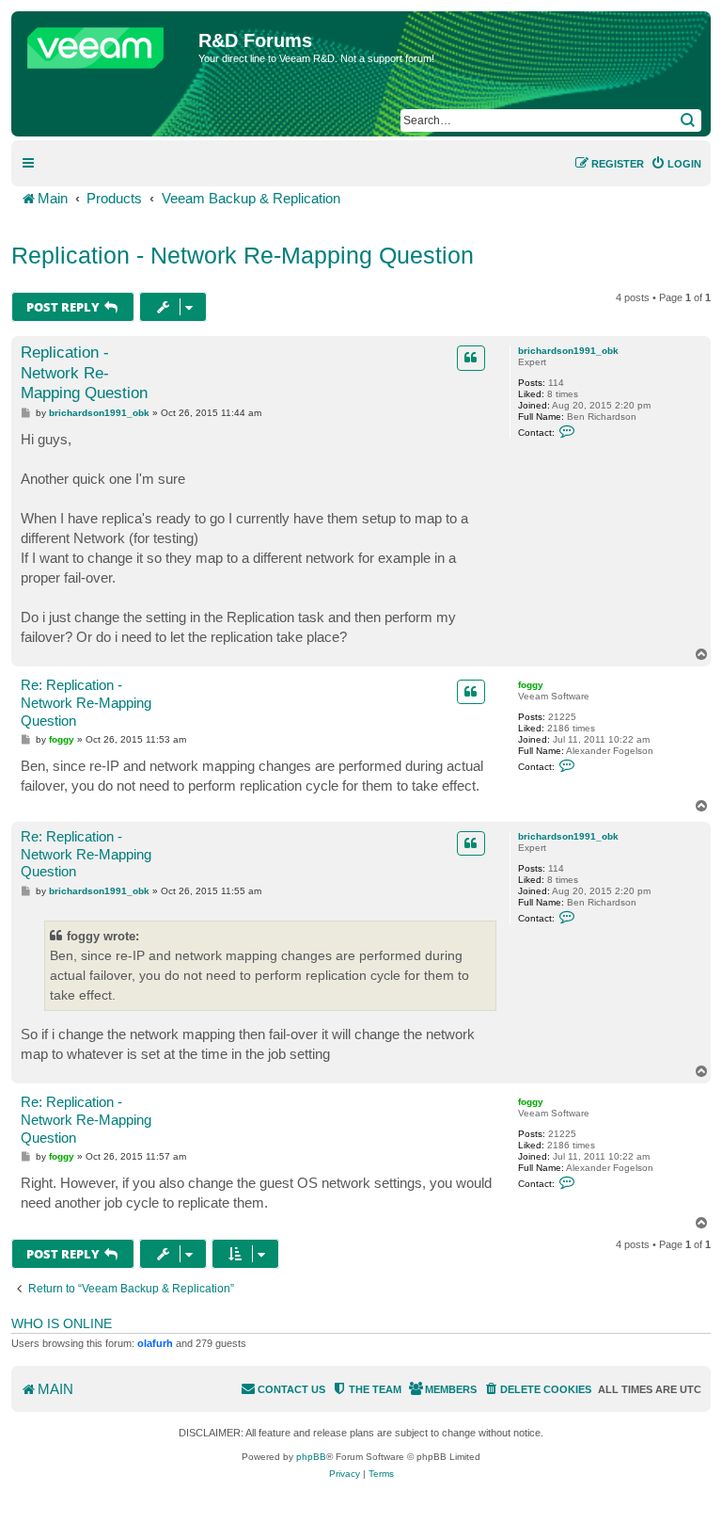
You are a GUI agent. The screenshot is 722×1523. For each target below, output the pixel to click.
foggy (530, 685)
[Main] (107, 43)
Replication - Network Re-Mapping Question (242, 255)
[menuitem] (676, 163)
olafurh (155, 1343)
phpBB (311, 1456)
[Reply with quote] (471, 357)
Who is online (61, 1323)
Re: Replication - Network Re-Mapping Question (86, 703)
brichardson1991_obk (568, 350)
